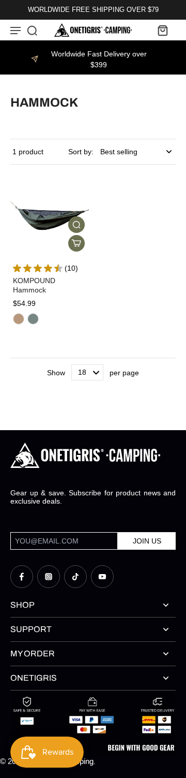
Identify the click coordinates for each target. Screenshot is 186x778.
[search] (32, 30)
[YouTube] (102, 576)
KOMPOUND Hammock (34, 285)
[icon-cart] (162, 30)
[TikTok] (75, 576)
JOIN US (147, 541)
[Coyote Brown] (18, 319)
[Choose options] (76, 243)
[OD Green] (33, 319)
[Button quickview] (76, 224)
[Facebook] (21, 576)
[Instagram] (48, 576)
